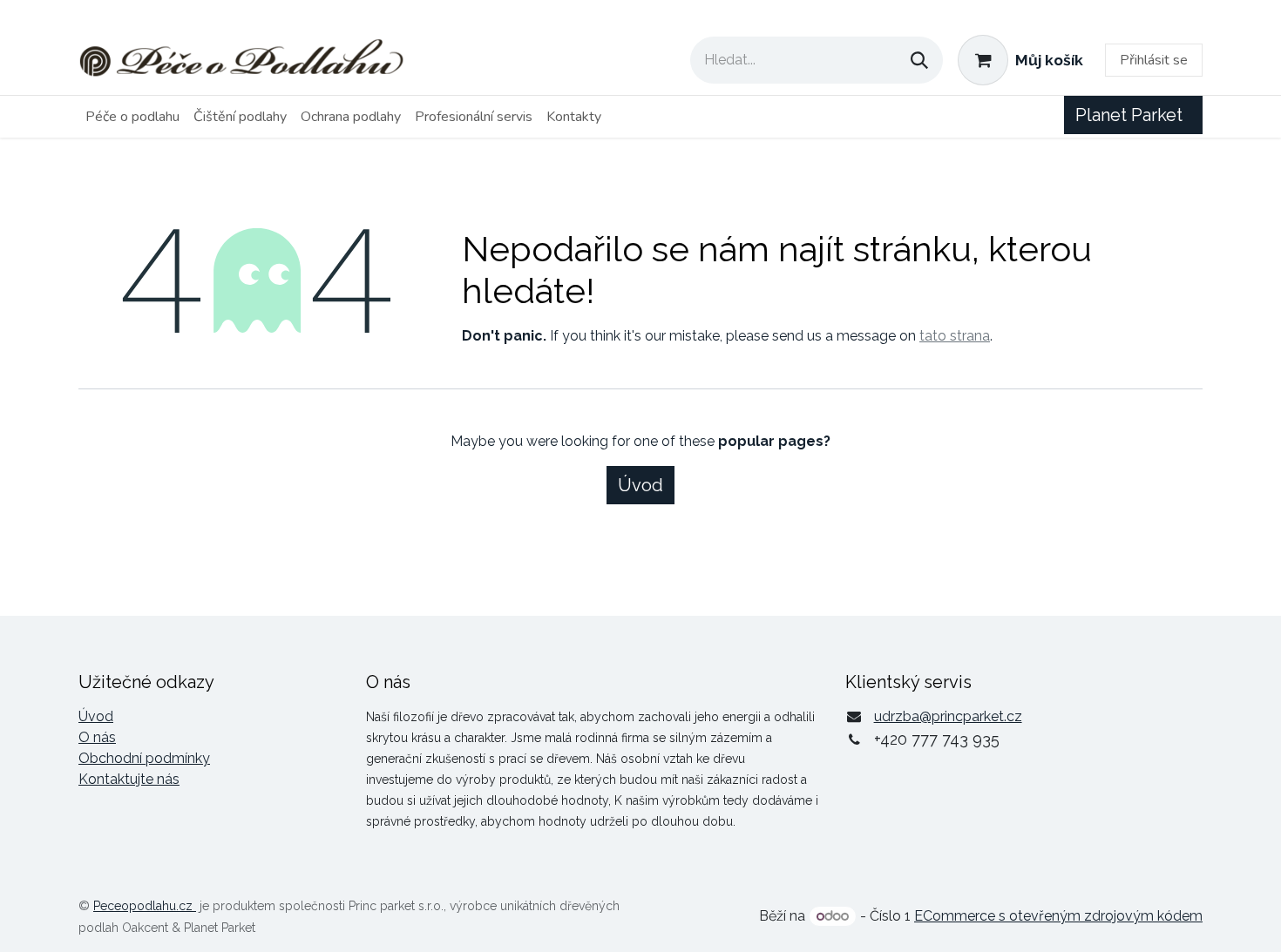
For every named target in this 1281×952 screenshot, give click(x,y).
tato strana (954, 335)
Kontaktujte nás (129, 779)
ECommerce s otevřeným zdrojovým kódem (1058, 916)
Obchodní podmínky (144, 758)
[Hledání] (919, 60)
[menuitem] (132, 116)
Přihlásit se (1154, 60)
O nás (97, 737)
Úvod (640, 485)
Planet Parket (1133, 115)
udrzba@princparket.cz (948, 716)
